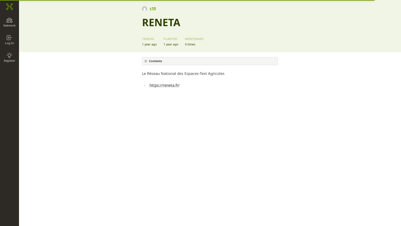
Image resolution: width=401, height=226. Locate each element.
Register (9, 61)
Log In (9, 43)
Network (9, 25)
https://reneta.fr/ (165, 85)
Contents (155, 61)
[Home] (9, 6)
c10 (153, 8)
